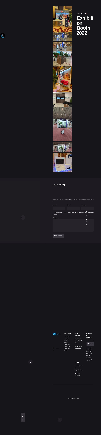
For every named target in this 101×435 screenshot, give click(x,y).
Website (83, 205)
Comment (56, 217)
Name (55, 205)
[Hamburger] (23, 217)
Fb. (87, 219)
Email (69, 205)
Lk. (87, 215)
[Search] (30, 362)
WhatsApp (22, 417)
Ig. (87, 211)
